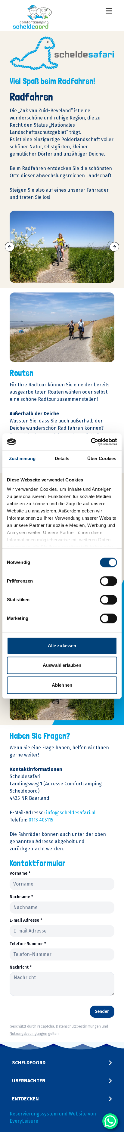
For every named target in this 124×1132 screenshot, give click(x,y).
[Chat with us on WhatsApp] (110, 1121)
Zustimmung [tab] (22, 458)
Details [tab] (62, 458)
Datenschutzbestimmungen (78, 1026)
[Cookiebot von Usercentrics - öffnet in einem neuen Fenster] (90, 442)
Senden (102, 1011)
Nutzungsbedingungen (28, 1033)
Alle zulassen (62, 645)
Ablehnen (62, 685)
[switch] (108, 581)
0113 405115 (41, 820)
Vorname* (20, 873)
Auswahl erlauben (62, 665)
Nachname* (21, 897)
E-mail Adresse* (26, 920)
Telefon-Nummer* (28, 944)
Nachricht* (21, 967)
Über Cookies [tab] (101, 458)
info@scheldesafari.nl (70, 812)
